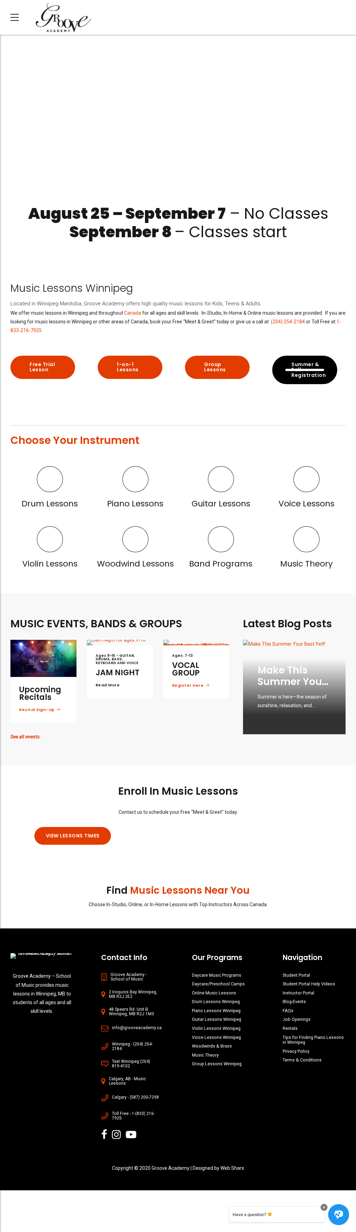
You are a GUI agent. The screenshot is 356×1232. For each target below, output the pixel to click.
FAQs (288, 1010)
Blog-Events (294, 1001)
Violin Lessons (50, 563)
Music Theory (306, 563)
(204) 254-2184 (288, 321)
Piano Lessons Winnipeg (216, 1010)
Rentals (290, 1028)
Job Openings (296, 1019)
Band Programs (220, 563)
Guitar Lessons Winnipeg (216, 1019)
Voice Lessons (306, 503)
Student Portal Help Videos (309, 983)
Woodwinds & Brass (212, 1046)
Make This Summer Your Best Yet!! (292, 681)
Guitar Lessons (221, 503)
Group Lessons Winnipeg (217, 1063)
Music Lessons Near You (190, 890)
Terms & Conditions (302, 1060)
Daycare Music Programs (216, 975)
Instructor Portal (298, 992)
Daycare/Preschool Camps (218, 983)
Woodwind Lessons (135, 563)
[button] (7, 119)
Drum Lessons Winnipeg (216, 1001)
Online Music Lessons (214, 992)
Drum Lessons (50, 503)
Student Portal (296, 975)
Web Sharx (232, 1168)
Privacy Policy (296, 1051)
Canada (132, 313)
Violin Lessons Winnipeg (216, 1028)
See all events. (25, 736)
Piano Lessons (135, 503)
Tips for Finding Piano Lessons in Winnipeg (313, 1040)
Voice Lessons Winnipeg (216, 1037)
